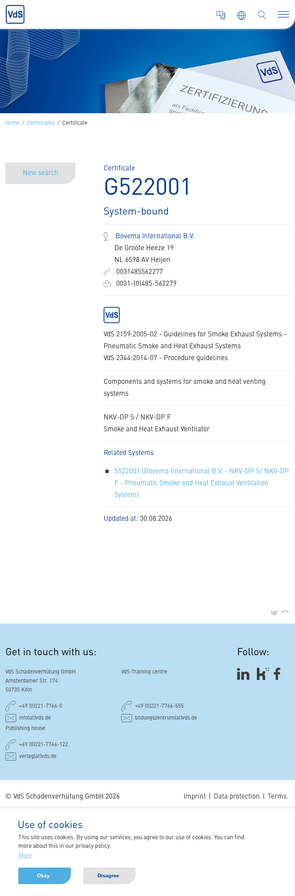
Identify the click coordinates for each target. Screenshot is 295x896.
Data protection (237, 796)
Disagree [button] (108, 875)
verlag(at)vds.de (37, 756)
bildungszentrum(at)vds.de (166, 718)
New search (40, 173)
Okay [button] (43, 875)
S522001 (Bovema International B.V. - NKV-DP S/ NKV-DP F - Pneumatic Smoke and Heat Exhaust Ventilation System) (201, 483)
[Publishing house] (221, 15)
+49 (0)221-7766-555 (159, 706)
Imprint (194, 796)
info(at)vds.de (35, 718)
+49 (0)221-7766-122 (43, 745)
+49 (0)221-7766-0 (40, 706)
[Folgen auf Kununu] (263, 673)
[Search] (262, 15)
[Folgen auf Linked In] (244, 673)
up (274, 613)
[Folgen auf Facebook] (279, 673)
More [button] (25, 856)
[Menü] (283, 14)
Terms (277, 796)
